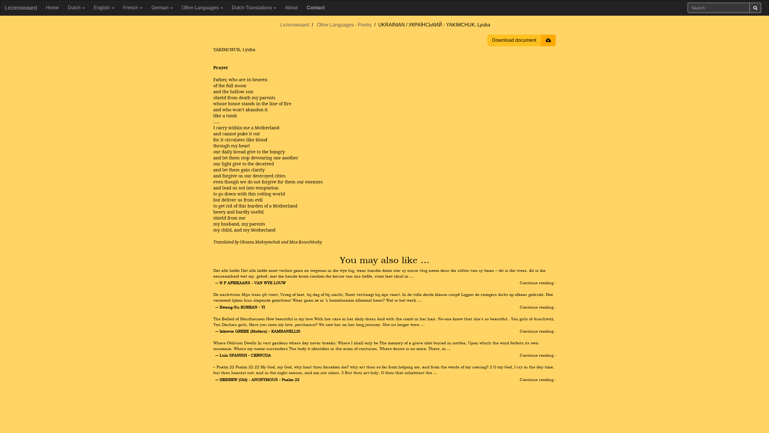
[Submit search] (755, 8)
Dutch (75, 7)
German (160, 7)
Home (52, 7)
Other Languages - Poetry (344, 24)
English (102, 7)
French (131, 7)
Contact (316, 7)
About (291, 7)
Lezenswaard (21, 8)
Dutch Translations (252, 7)
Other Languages (201, 7)
